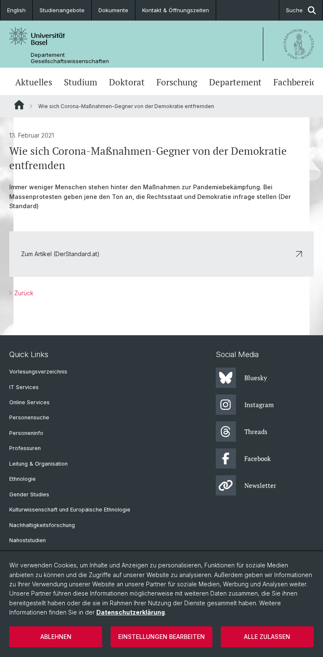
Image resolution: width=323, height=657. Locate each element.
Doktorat (127, 82)
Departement (235, 82)
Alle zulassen (267, 636)
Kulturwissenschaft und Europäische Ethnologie (69, 509)
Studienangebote (62, 10)
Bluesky (255, 378)
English (16, 10)
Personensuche (29, 417)
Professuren (25, 448)
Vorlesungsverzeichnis (38, 371)
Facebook (257, 458)
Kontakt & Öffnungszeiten (175, 10)
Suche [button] (294, 10)
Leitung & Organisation (38, 464)
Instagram (259, 404)
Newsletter (260, 485)
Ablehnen (55, 636)
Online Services (29, 402)
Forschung (176, 82)
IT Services (24, 387)
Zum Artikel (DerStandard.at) (60, 253)
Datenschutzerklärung (130, 612)
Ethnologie (22, 479)
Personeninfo (26, 433)
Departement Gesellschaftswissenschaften (70, 58)
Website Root (19, 104)
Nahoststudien (27, 540)
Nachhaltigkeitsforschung (42, 525)
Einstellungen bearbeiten (161, 636)
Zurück (23, 293)
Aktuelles (33, 82)
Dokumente (113, 10)
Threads (255, 431)
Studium (80, 82)
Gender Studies (29, 494)
